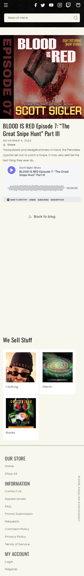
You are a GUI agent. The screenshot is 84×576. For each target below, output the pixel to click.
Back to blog (44, 216)
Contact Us (13, 491)
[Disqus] (42, 276)
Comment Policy (17, 529)
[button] (6, 5)
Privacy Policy (15, 536)
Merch (47, 386)
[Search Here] (75, 17)
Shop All (11, 473)
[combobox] (42, 17)
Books (10, 432)
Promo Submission (19, 513)
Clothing (12, 386)
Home (9, 466)
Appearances (15, 498)
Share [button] (11, 144)
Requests (12, 521)
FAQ (8, 506)
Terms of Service (17, 544)
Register (11, 569)
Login (9, 561)
